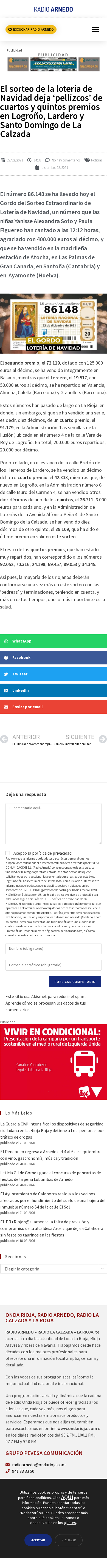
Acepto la (42, 853)
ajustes (70, 1522)
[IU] (53, 1061)
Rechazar (69, 1540)
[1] (53, 61)
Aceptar (38, 1540)
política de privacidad (52, 853)
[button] (95, 29)
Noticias (96, 160)
